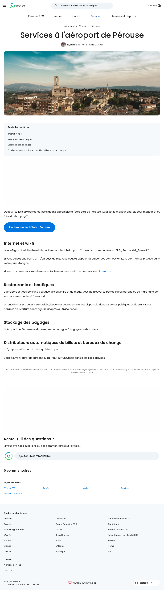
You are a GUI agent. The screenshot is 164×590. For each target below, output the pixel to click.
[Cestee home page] (17, 5)
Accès (58, 16)
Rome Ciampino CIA (118, 529)
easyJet (60, 529)
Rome (111, 546)
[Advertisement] (82, 181)
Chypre (7, 551)
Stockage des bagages (19, 144)
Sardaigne (113, 524)
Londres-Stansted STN (119, 518)
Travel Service (62, 535)
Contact (8, 570)
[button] (4, 5)
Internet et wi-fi (15, 133)
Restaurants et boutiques (20, 139)
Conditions (12, 584)
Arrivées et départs (123, 16)
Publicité (35, 584)
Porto (110, 551)
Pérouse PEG (36, 16)
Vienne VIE (61, 518)
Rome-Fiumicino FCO (66, 524)
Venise (111, 540)
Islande (7, 546)
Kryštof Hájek (73, 44)
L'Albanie (60, 546)
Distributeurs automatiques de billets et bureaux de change (37, 150)
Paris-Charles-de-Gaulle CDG (123, 535)
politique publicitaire (83, 372)
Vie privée (24, 584)
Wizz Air (7, 535)
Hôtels (76, 16)
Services (96, 16)
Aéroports (69, 26)
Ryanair (8, 524)
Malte (58, 540)
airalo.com (104, 271)
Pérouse (82, 26)
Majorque (60, 551)
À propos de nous (12, 565)
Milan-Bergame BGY (14, 529)
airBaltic (8, 518)
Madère (7, 540)
